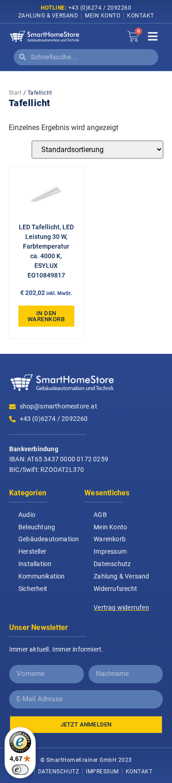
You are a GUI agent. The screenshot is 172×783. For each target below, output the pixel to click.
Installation (34, 563)
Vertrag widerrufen (121, 607)
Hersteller (32, 551)
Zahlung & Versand (48, 15)
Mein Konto (102, 15)
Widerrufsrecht (115, 588)
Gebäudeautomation (48, 539)
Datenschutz (112, 563)
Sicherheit (32, 588)
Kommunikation (41, 576)
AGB (100, 514)
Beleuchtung (36, 527)
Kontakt (140, 15)
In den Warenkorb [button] (46, 316)
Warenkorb (110, 539)
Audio (26, 514)
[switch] (20, 770)
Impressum (110, 551)
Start (15, 93)
